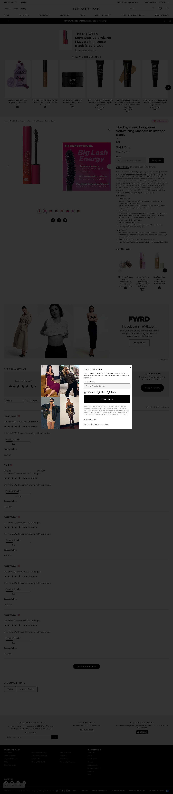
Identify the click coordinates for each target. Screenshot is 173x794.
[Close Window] (130, 367)
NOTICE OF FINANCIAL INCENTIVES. (116, 414)
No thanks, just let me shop (96, 424)
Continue (107, 399)
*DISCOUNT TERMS (90, 419)
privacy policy (124, 412)
